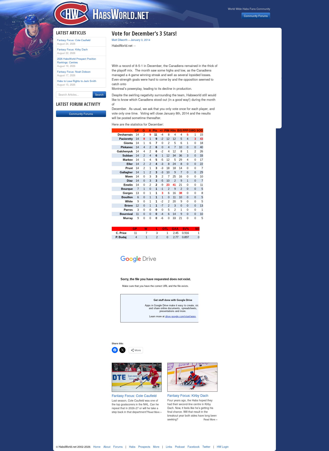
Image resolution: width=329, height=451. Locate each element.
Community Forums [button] (256, 16)
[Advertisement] (251, 54)
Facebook (194, 447)
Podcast (180, 447)
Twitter (206, 447)
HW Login (223, 447)
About (106, 447)
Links (169, 447)
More (156, 447)
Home (97, 447)
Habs (132, 447)
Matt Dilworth (120, 40)
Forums (118, 447)
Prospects (144, 447)
